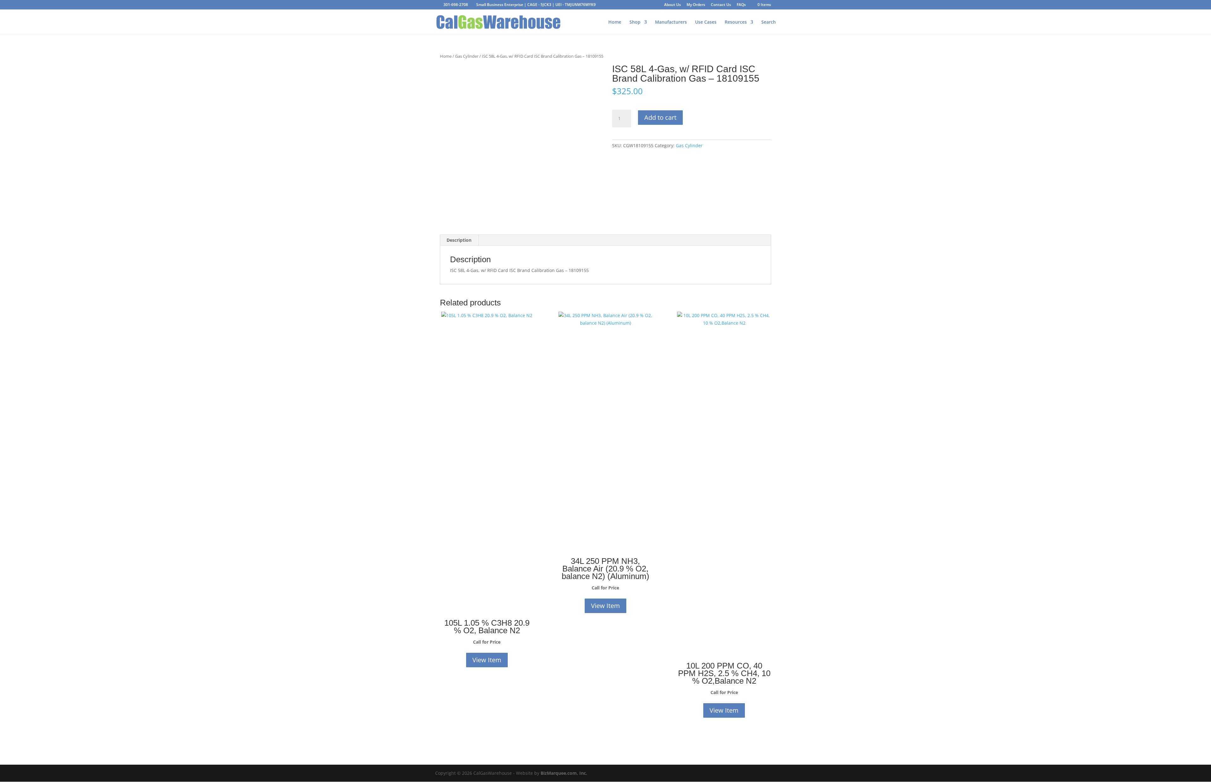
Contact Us (721, 5)
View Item (486, 660)
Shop (635, 22)
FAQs (741, 5)
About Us (672, 5)
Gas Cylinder (466, 56)
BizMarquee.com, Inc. (564, 773)
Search (768, 22)
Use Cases (706, 22)
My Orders (696, 5)
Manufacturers (671, 22)
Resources (736, 22)
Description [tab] (459, 240)
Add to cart (660, 117)
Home (614, 22)
